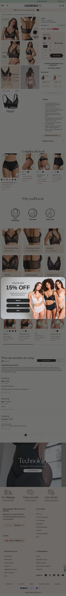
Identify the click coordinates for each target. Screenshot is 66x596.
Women (18, 300)
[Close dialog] (62, 279)
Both (18, 310)
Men (18, 305)
